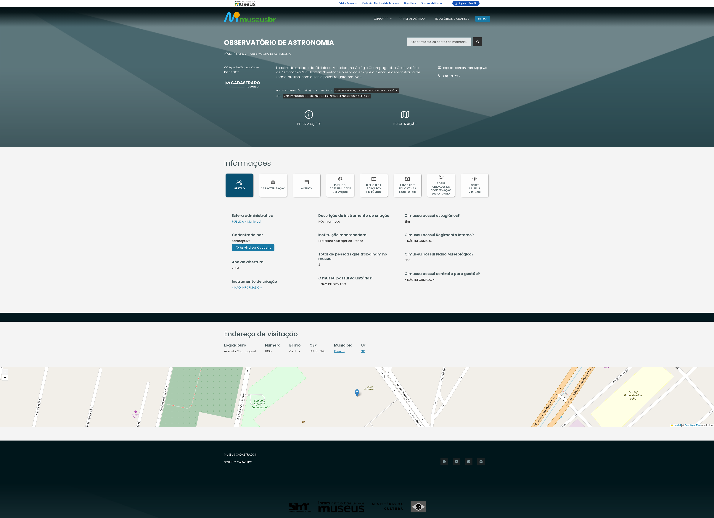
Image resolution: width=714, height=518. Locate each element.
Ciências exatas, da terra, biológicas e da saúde (366, 90)
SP (363, 351)
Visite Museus (348, 3)
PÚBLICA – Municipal (246, 221)
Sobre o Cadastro (238, 462)
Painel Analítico (412, 19)
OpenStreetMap (693, 425)
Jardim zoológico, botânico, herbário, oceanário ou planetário (327, 96)
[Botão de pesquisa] (477, 41)
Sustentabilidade (431, 3)
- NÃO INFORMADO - (247, 287)
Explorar (381, 19)
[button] (357, 393)
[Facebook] (444, 461)
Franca (339, 351)
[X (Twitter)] (456, 461)
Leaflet (677, 425)
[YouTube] (481, 461)
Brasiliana (410, 3)
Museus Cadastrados (240, 455)
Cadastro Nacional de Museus (380, 3)
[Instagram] (468, 461)
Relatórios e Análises (452, 19)
